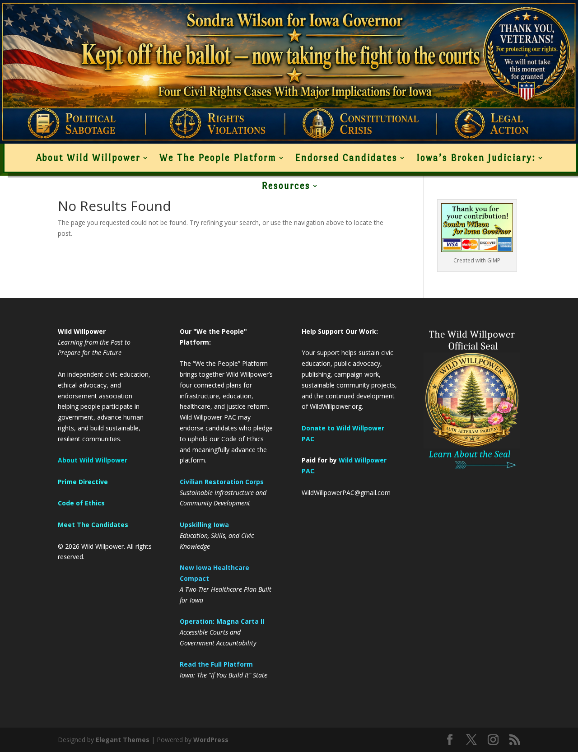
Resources (285, 185)
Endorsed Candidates (346, 157)
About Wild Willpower (88, 157)
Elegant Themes (122, 739)
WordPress (210, 739)
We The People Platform (217, 157)
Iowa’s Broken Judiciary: (476, 157)
